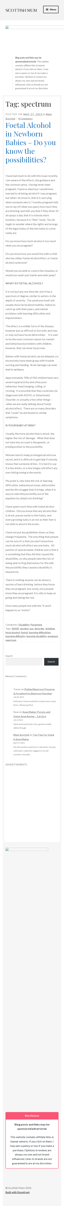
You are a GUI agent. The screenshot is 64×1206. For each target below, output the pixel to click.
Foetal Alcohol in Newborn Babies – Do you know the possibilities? (30, 142)
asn (31, 628)
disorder (39, 628)
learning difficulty (15, 636)
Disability (24, 624)
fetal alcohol (12, 632)
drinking (50, 628)
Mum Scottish (21, 734)
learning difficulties (40, 632)
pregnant (53, 636)
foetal (24, 632)
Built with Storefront (17, 1192)
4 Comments (25, 118)
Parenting (36, 624)
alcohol (24, 628)
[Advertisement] (32, 798)
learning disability (36, 636)
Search (9, 655)
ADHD (15, 628)
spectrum (10, 640)
